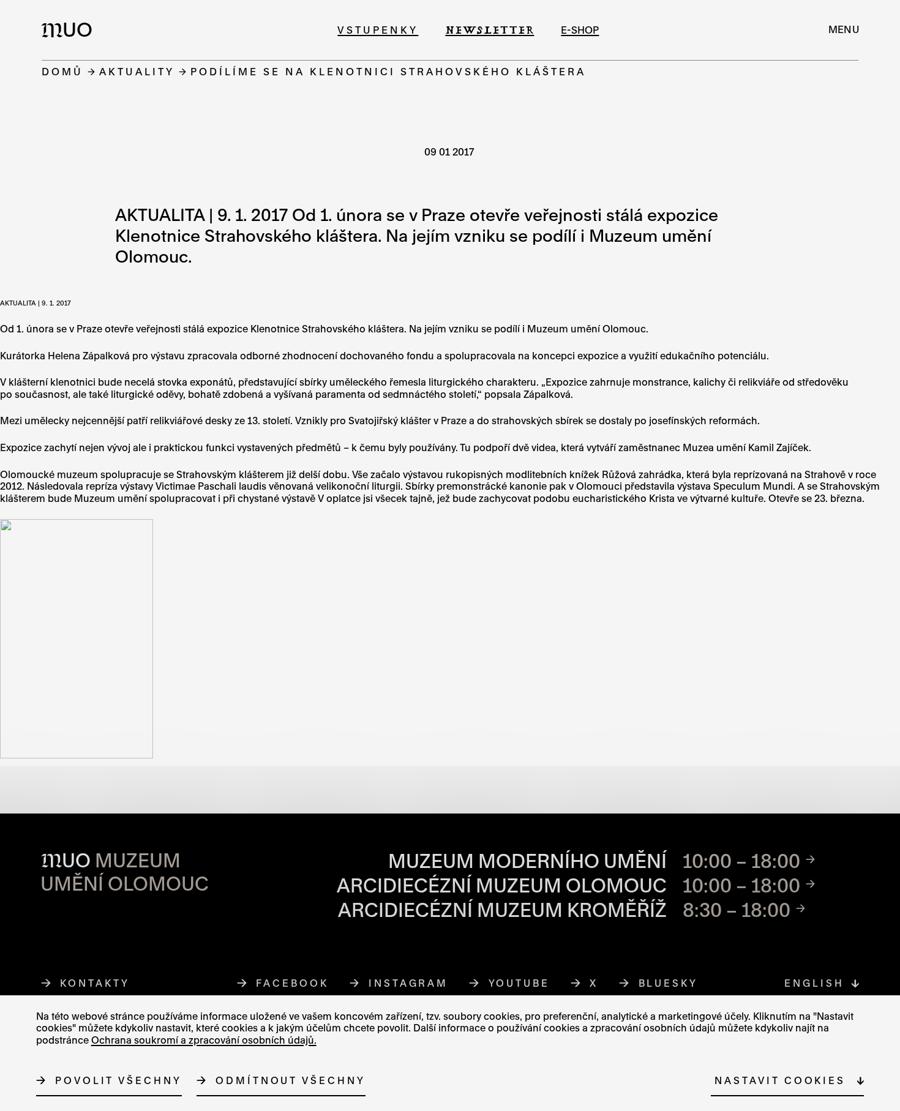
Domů (62, 71)
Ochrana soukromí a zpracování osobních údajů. (204, 1040)
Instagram (409, 983)
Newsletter (489, 30)
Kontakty (94, 983)
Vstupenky (377, 30)
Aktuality (136, 71)
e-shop (580, 30)
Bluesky (669, 983)
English (814, 983)
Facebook (292, 983)
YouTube (519, 983)
